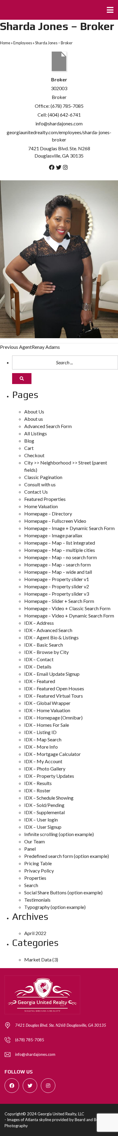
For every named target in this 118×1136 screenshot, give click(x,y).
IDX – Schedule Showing (49, 798)
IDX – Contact (39, 659)
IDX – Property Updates (49, 776)
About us (33, 419)
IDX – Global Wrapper (47, 703)
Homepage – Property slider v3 (56, 594)
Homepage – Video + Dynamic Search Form (69, 615)
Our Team (34, 841)
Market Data (37, 959)
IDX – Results (38, 783)
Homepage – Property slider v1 (56, 579)
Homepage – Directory (48, 513)
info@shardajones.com (59, 123)
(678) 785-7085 (29, 1039)
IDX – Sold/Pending (44, 805)
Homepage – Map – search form (57, 564)
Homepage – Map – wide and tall (58, 572)
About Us (34, 411)
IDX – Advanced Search (48, 630)
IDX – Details (37, 666)
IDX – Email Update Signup (52, 674)
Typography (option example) (55, 907)
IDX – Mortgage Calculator (52, 754)
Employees (22, 42)
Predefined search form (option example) (66, 856)
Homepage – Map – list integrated (59, 543)
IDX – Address (39, 623)
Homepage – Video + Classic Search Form (67, 608)
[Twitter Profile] (58, 167)
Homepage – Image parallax (53, 535)
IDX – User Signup (42, 827)
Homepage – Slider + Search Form (59, 601)
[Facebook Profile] (51, 167)
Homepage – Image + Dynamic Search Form (69, 528)
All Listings (35, 433)
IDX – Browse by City (46, 652)
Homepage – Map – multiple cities (59, 550)
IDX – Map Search (42, 739)
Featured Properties (45, 499)
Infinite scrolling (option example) (59, 834)
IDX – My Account (43, 761)
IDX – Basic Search (43, 645)
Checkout (34, 455)
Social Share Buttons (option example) (63, 892)
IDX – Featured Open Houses (54, 688)
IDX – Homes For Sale (46, 725)
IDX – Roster (37, 790)
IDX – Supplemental (44, 812)
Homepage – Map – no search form (60, 557)
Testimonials (37, 900)
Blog (29, 441)
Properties (35, 878)
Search (31, 885)
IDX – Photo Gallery (44, 768)
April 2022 (35, 933)
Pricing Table (38, 863)
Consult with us (40, 484)
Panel (30, 849)
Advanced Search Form (48, 426)
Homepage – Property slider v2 (56, 586)
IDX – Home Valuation (47, 710)
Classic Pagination (43, 477)
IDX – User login (41, 819)
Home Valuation (41, 506)
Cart (29, 448)
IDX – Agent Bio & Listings (51, 637)
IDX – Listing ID (40, 732)
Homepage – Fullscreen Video (55, 521)
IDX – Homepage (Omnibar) (53, 717)
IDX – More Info (41, 747)
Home (5, 42)
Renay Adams (30, 347)
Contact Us (36, 492)
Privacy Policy (39, 870)
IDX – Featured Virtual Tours (53, 696)
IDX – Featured (39, 681)
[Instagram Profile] (65, 167)
